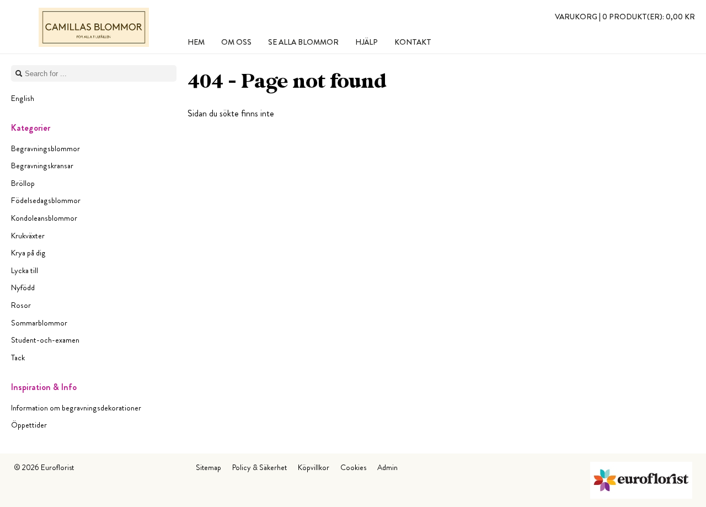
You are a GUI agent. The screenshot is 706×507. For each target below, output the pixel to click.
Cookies (353, 467)
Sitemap (208, 467)
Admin (387, 467)
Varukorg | (625, 16)
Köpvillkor (313, 467)
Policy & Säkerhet (259, 467)
